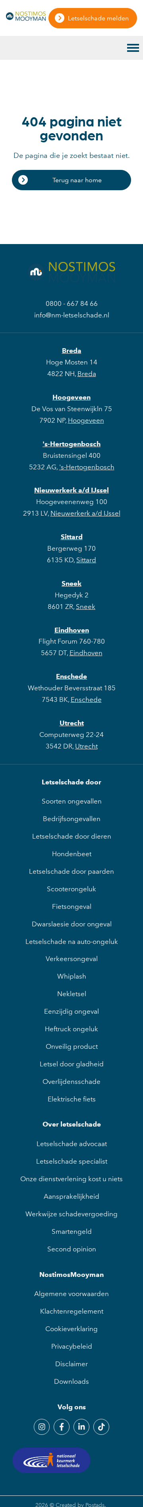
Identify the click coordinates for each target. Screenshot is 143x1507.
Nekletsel (71, 994)
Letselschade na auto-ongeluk (71, 942)
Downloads (71, 1381)
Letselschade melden (98, 18)
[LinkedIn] (81, 1427)
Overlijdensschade (71, 1081)
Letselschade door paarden (71, 871)
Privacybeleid (71, 1346)
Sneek (71, 583)
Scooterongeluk (71, 889)
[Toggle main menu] (133, 48)
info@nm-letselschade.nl (71, 315)
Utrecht (72, 723)
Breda (71, 351)
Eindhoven (71, 630)
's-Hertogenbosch (71, 444)
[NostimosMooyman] (26, 18)
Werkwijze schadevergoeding (71, 1214)
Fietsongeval (71, 906)
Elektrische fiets (72, 1099)
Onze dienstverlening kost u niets (71, 1179)
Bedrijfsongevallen (71, 819)
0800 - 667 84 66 (72, 303)
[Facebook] (62, 1427)
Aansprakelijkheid (71, 1196)
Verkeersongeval (72, 959)
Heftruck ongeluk (71, 1029)
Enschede (71, 676)
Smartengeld (72, 1231)
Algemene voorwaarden (71, 1294)
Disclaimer (71, 1364)
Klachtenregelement (71, 1311)
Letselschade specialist (71, 1161)
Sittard (72, 537)
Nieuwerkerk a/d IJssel (71, 490)
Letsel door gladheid (72, 1064)
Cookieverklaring (71, 1329)
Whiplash (71, 976)
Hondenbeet (71, 854)
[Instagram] (42, 1427)
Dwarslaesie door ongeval (72, 924)
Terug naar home (77, 180)
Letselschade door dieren (71, 836)
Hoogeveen (71, 397)
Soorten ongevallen (72, 801)
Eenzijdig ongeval (71, 1011)
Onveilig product (72, 1046)
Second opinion (71, 1249)
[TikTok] (101, 1427)
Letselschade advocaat (72, 1144)
